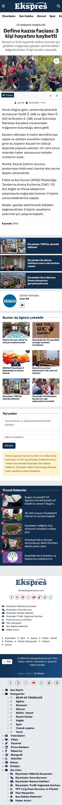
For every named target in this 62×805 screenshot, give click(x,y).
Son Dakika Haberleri (17, 626)
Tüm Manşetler (14, 623)
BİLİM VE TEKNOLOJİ (28, 697)
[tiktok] (49, 682)
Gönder (9, 445)
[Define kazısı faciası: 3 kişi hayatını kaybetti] (31, 73)
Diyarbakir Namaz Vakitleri (20, 613)
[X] (17, 597)
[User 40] (10, 300)
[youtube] (33, 682)
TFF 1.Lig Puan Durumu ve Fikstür (36, 789)
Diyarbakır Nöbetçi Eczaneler (21, 606)
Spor (53, 16)
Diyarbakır (8, 16)
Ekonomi (21, 705)
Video (14, 739)
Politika (9, 641)
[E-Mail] (22, 305)
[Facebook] (11, 597)
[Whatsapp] (50, 597)
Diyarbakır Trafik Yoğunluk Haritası (24, 616)
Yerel (19, 731)
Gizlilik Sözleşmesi (27, 641)
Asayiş (33, 638)
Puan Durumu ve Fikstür (19, 619)
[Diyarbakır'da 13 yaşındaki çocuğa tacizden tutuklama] (46, 329)
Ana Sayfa (16, 689)
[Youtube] (33, 597)
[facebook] (10, 682)
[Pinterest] (22, 597)
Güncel (41, 16)
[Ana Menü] (3, 5)
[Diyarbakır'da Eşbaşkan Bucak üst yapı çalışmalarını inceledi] (46, 386)
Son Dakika (26, 16)
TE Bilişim (39, 673)
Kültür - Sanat (49, 638)
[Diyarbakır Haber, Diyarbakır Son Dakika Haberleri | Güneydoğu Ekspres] (31, 6)
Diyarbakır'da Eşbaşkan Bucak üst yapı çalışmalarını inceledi (44, 399)
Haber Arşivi (12, 629)
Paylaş (9, 95)
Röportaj (16, 750)
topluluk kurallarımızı (33, 455)
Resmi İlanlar (24, 716)
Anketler (16, 758)
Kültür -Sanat (24, 712)
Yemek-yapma (24, 728)
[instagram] (25, 682)
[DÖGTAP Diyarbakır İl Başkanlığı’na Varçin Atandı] (16, 357)
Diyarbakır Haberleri (31, 24)
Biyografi (16, 754)
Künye (8, 644)
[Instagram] (28, 597)
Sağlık (19, 720)
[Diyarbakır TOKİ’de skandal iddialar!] (16, 386)
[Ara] (58, 5)
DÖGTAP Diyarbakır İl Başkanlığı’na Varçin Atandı (13, 370)
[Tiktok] (39, 597)
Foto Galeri (17, 735)
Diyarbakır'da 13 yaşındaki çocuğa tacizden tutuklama (45, 342)
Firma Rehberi (19, 747)
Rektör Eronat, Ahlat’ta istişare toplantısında (15, 341)
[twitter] (18, 682)
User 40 (20, 103)
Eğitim (19, 701)
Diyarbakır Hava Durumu (19, 609)
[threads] (56, 682)
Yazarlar (15, 743)
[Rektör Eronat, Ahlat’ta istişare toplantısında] (16, 329)
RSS (8, 661)
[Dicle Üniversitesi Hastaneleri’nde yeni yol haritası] (46, 357)
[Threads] (44, 597)
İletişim (46, 641)
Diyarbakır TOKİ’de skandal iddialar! (12, 397)
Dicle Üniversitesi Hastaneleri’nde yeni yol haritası (44, 370)
